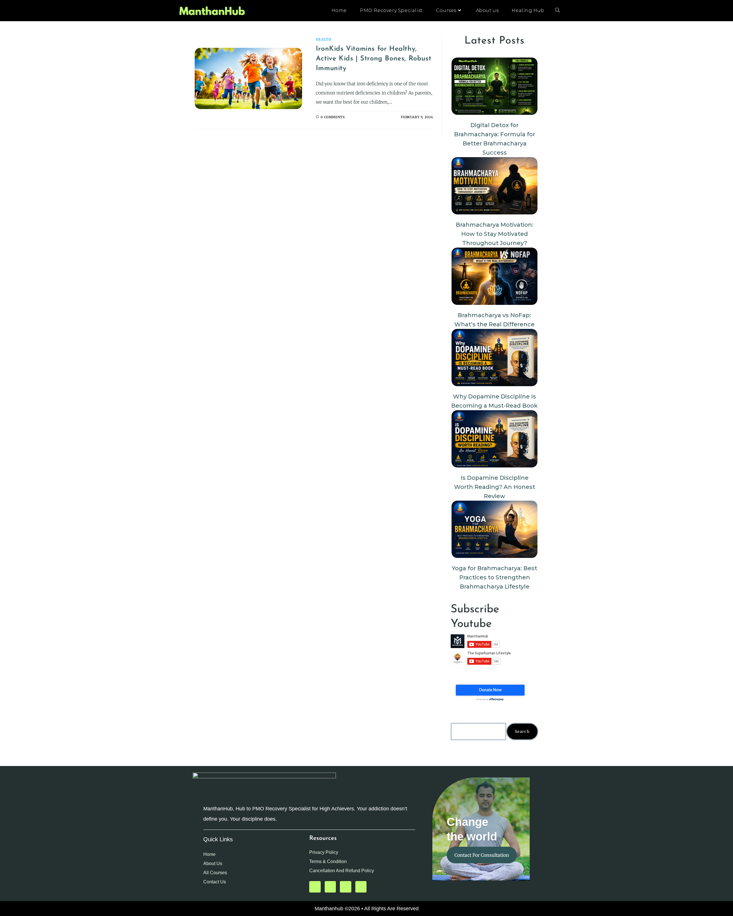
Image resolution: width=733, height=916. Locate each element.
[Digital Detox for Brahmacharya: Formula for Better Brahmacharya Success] (494, 86)
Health (324, 39)
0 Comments (333, 117)
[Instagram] (361, 887)
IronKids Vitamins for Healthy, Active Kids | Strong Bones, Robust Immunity (373, 59)
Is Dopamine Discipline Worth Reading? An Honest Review (494, 487)
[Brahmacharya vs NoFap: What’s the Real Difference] (494, 276)
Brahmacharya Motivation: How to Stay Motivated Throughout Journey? (494, 233)
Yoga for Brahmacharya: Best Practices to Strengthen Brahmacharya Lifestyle (494, 577)
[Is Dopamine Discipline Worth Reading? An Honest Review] (494, 438)
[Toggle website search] (557, 10)
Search (522, 731)
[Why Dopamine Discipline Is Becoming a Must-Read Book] (494, 357)
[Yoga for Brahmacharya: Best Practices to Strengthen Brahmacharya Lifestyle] (494, 529)
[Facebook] (345, 887)
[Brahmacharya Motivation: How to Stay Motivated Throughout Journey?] (494, 185)
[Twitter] (330, 887)
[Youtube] (315, 887)
